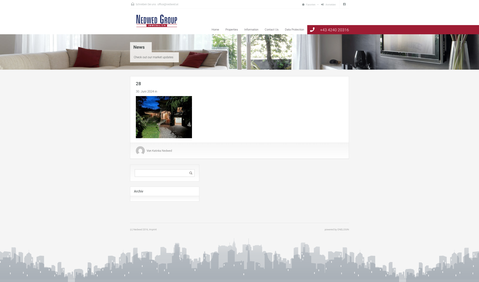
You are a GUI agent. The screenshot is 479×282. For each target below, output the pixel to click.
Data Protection (294, 29)
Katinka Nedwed (162, 150)
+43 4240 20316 (334, 30)
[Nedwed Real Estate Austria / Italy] (154, 24)
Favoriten (310, 4)
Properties (231, 29)
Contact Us (272, 29)
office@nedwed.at (168, 4)
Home (215, 29)
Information (251, 29)
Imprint (153, 229)
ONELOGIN (343, 229)
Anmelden (330, 4)
